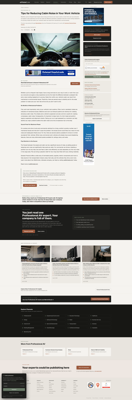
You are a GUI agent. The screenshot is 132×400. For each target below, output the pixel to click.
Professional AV (25, 10)
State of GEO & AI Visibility (91, 88)
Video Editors (63, 384)
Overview (36, 2)
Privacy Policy (13, 380)
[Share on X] (32, 30)
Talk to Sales (75, 385)
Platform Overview (40, 382)
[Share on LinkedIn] (34, 30)
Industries (55, 2)
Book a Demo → (23, 389)
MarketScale (39, 23)
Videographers (63, 385)
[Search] (86, 2)
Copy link (28, 29)
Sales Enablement (40, 389)
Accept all (14, 389)
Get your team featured (30, 185)
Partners (74, 389)
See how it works (43, 185)
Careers (74, 387)
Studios (50, 387)
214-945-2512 (104, 73)
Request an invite (98, 2)
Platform (42, 2)
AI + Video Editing (40, 385)
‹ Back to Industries (24, 7)
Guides (62, 389)
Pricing (70, 2)
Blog (75, 2)
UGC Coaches (63, 387)
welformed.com (33, 164)
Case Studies (51, 384)
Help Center (51, 393)
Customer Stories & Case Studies (92, 84)
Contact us (23, 387)
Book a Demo (75, 391)
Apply (62, 391)
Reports (50, 385)
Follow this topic (97, 76)
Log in (90, 2)
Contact (74, 384)
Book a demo (75, 83)
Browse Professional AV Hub (103, 289)
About (79, 2)
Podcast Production (40, 387)
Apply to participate (97, 118)
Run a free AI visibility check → (91, 199)
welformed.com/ (68, 160)
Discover (48, 2)
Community (63, 2)
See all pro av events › (89, 106)
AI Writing (38, 384)
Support (74, 393)
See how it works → (88, 54)
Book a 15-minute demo (84, 367)
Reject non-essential (14, 392)
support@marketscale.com (90, 74)
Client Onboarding (52, 391)
